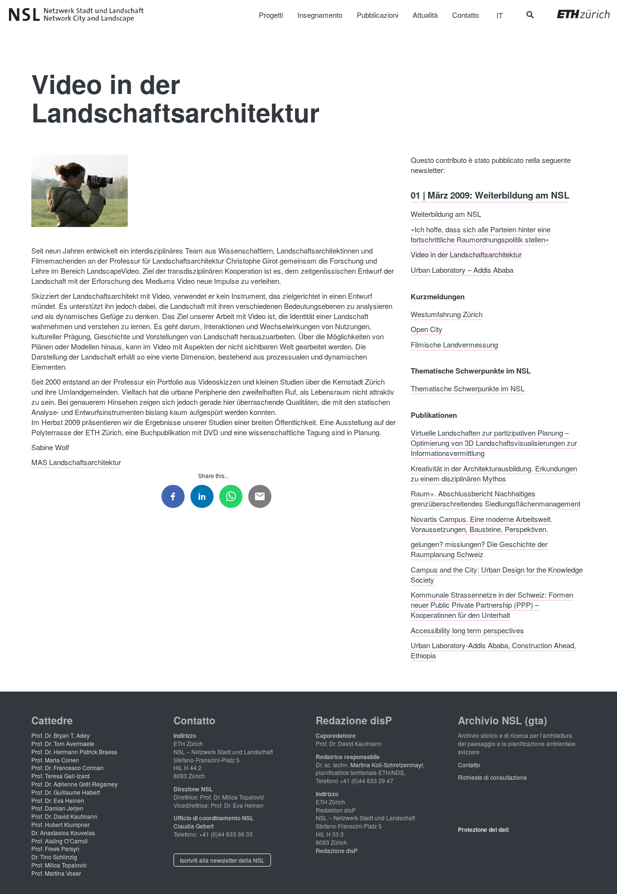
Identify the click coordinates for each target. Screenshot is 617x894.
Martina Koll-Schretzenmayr (386, 765)
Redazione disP (337, 850)
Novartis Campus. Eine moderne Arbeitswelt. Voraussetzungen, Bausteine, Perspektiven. (481, 523)
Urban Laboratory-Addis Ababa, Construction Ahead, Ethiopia (493, 650)
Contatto (469, 765)
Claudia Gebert (194, 826)
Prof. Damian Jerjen (57, 808)
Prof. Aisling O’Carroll (59, 841)
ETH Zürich (576, 14)
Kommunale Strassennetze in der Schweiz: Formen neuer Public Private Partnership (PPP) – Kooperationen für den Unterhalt (492, 604)
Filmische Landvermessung (454, 344)
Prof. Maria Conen (55, 760)
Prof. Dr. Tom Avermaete (62, 743)
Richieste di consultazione (492, 777)
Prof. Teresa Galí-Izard (60, 776)
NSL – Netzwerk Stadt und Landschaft (79, 15)
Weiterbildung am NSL (446, 214)
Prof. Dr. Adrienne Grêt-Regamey (74, 784)
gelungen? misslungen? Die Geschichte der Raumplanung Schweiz (479, 549)
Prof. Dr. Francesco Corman (67, 767)
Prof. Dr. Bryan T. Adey (60, 735)
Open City (427, 329)
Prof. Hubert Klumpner (60, 824)
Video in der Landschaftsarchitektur (466, 254)
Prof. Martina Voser (56, 873)
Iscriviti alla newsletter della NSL (222, 860)
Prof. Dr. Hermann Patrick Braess (74, 751)
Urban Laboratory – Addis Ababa (462, 269)
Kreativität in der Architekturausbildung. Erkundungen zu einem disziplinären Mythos (494, 473)
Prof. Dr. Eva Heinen (57, 800)
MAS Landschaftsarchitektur (76, 462)
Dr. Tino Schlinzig (54, 857)
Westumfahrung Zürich (447, 313)
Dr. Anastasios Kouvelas (63, 832)
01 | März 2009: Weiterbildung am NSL (490, 194)
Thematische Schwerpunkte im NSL (467, 388)
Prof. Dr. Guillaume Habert (65, 792)
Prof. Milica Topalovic (59, 865)
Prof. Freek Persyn (55, 848)
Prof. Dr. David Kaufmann (64, 816)
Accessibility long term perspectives (467, 630)
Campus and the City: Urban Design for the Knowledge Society (497, 574)
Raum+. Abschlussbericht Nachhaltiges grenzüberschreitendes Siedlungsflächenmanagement (495, 498)
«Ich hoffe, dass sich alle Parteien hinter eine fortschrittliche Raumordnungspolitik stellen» (480, 234)
